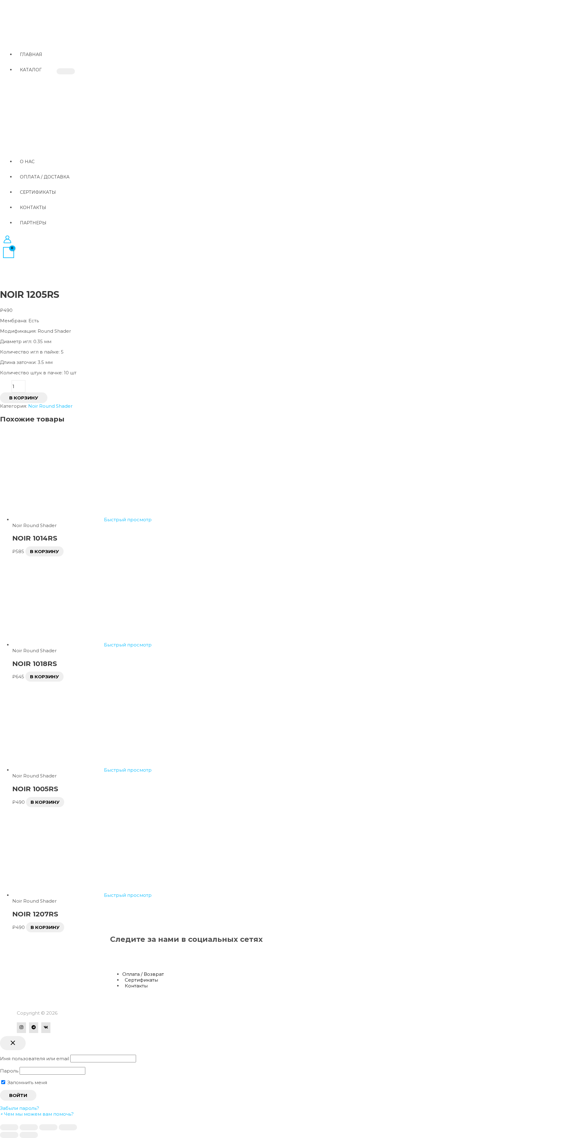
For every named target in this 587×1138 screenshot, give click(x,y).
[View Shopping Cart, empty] (8, 252)
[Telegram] (33, 1027)
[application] (44, 70)
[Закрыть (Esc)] (9, 1127)
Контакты (136, 986)
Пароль (9, 1071)
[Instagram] (21, 1027)
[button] (37, 1114)
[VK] (45, 1027)
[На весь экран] (48, 1127)
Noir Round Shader (50, 406)
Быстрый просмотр (128, 519)
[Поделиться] (29, 1127)
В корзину (23, 398)
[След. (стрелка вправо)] (29, 1135)
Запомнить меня (26, 1082)
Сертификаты (141, 980)
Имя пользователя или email (34, 1058)
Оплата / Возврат (143, 974)
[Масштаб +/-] (68, 1127)
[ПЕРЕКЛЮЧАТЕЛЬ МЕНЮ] (66, 71)
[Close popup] (13, 1043)
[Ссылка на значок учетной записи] (7, 240)
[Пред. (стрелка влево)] (9, 1135)
